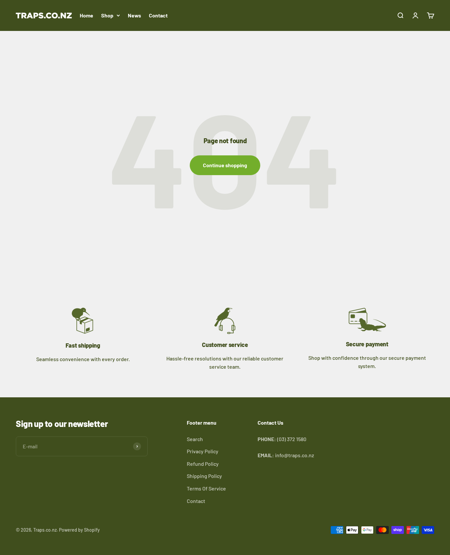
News (134, 15)
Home (86, 15)
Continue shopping (225, 165)
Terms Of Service (206, 488)
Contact (158, 15)
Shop (107, 15)
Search (195, 439)
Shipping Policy (204, 476)
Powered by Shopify (79, 530)
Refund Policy (203, 464)
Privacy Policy (202, 451)
